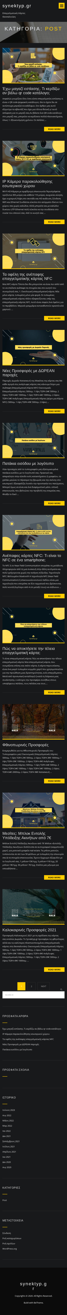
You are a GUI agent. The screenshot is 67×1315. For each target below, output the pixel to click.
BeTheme (38, 1302)
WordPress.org (9, 1248)
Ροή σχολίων (8, 1243)
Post (4, 1200)
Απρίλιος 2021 (9, 1151)
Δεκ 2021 (6, 1136)
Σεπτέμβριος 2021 (11, 1141)
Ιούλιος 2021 (8, 1146)
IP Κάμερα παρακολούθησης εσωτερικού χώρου (27, 183)
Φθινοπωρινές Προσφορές (25, 745)
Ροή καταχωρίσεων (11, 1238)
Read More (54, 129)
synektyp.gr (16, 5)
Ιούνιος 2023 (8, 1110)
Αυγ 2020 (6, 1167)
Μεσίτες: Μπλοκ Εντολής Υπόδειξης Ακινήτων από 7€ (26, 835)
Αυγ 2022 (6, 1115)
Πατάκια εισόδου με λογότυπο (28, 463)
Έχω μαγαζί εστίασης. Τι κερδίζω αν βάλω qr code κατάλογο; (31, 90)
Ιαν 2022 (6, 1130)
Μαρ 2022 (7, 1125)
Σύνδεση (6, 1233)
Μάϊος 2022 (8, 1120)
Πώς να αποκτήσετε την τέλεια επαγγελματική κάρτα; (28, 650)
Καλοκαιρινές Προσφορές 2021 (29, 930)
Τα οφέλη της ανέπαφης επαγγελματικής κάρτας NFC (27, 276)
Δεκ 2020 (6, 1162)
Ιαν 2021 (6, 1156)
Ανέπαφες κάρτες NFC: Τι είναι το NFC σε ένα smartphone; (31, 557)
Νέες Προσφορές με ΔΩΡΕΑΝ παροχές (28, 372)
